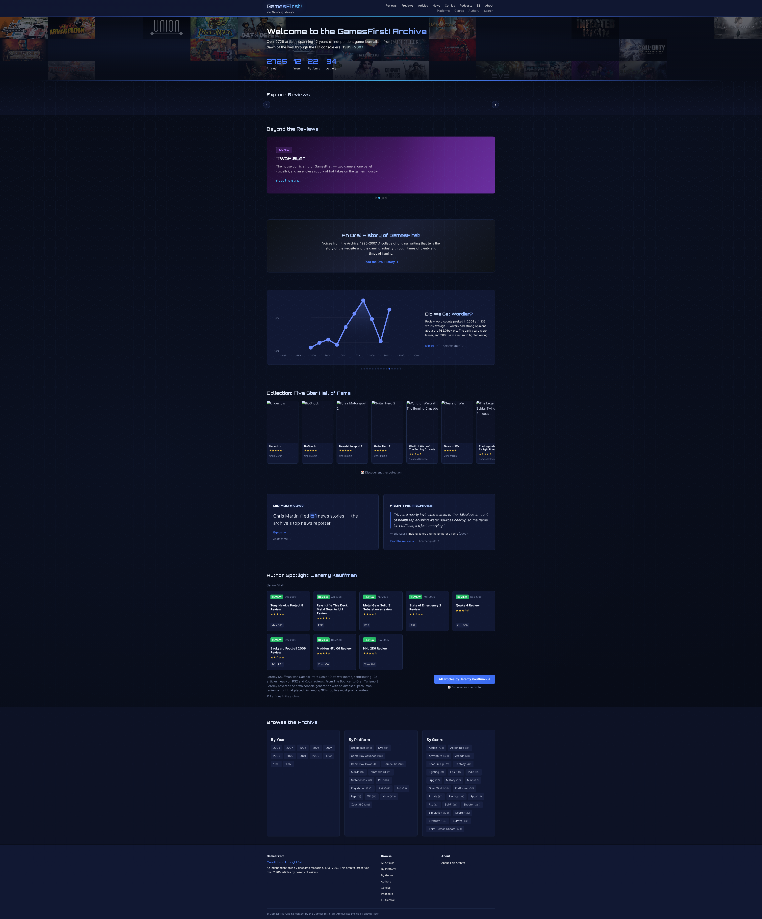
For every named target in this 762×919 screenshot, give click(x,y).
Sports (462, 812)
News (436, 5)
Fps (456, 772)
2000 (315, 755)
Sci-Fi (451, 804)
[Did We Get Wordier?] (389, 369)
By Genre (434, 739)
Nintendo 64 (381, 772)
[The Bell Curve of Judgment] (370, 369)
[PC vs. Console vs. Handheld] (400, 369)
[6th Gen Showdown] (378, 369)
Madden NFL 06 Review (334, 648)
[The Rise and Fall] (372, 369)
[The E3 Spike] (392, 369)
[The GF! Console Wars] (361, 369)
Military (453, 780)
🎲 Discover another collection (381, 472)
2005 (316, 747)
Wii (371, 796)
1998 (276, 764)
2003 (276, 755)
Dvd (383, 747)
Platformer (464, 788)
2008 (276, 747)
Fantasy (463, 764)
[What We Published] (397, 369)
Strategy (437, 820)
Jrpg (434, 780)
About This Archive (453, 862)
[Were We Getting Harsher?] (364, 369)
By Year (278, 739)
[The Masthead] (381, 369)
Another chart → (453, 345)
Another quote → (429, 541)
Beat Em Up (439, 764)
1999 (329, 755)
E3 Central (387, 900)
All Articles (387, 862)
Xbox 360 (360, 804)
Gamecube (394, 764)
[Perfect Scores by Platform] (395, 369)
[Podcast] (376, 198)
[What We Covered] (375, 369)
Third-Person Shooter (445, 828)
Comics (450, 5)
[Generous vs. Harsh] (384, 369)
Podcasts (466, 5)
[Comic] (379, 198)
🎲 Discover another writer (464, 687)
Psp (356, 796)
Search (488, 10)
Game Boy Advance (367, 755)
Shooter (472, 804)
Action (436, 747)
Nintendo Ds (361, 780)
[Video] (383, 198)
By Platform (359, 739)
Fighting (436, 772)
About (489, 5)
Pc (384, 780)
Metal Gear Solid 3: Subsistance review (377, 607)
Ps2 (384, 788)
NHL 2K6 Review (375, 648)
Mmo (473, 780)
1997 (289, 764)
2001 (303, 755)
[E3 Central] (386, 198)
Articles (423, 5)
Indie (473, 772)
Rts (433, 804)
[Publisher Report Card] (367, 369)
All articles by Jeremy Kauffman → (465, 679)
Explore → (431, 345)
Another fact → (282, 538)
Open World (439, 788)
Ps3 (401, 788)
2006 (302, 747)
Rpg (476, 796)
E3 (478, 5)
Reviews (391, 5)
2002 (290, 755)
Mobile (357, 772)
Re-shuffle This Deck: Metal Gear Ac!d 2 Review (333, 609)
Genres (459, 10)
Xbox (389, 796)
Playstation (361, 788)
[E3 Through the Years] (386, 369)
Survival (460, 820)
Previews (407, 5)
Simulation (439, 812)
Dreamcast (361, 747)
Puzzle (436, 796)
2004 (329, 747)
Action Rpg (460, 747)
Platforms (443, 10)
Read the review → (402, 541)
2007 (289, 747)
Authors (474, 10)
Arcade (463, 755)
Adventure (439, 755)
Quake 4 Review (468, 605)
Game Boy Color (364, 764)
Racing (456, 796)
